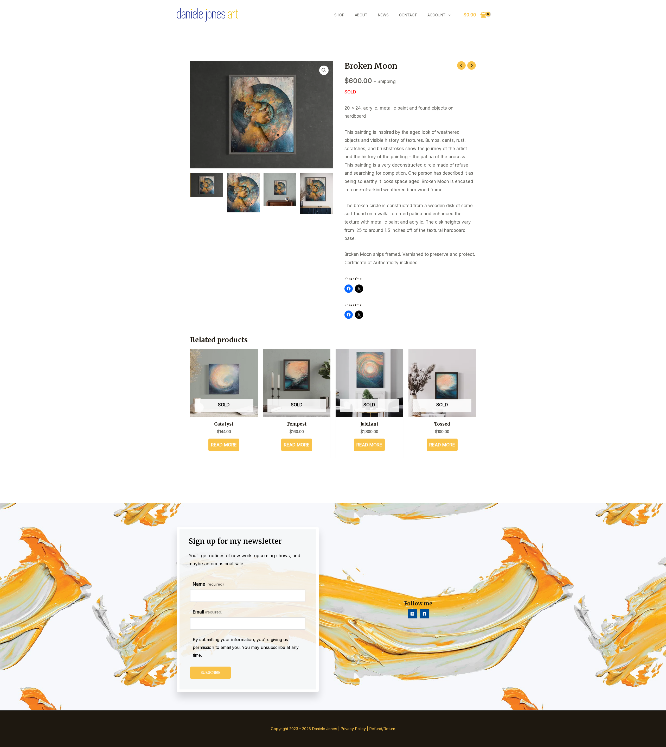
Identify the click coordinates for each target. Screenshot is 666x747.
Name (208, 584)
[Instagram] (412, 613)
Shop (339, 15)
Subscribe (210, 672)
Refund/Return (382, 728)
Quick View (224, 411)
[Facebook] (424, 613)
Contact (408, 15)
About (361, 15)
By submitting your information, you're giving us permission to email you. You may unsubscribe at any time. (246, 647)
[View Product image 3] (280, 189)
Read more (224, 444)
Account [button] (436, 15)
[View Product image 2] (243, 192)
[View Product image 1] (206, 185)
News (383, 15)
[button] (324, 70)
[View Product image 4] (316, 193)
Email (208, 612)
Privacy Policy (353, 728)
